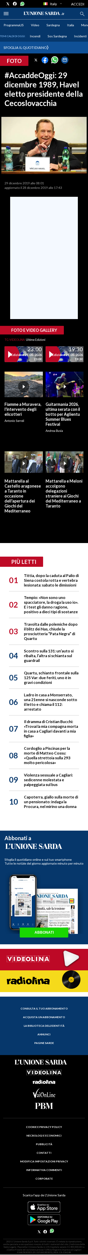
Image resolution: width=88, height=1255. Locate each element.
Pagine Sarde (44, 1043)
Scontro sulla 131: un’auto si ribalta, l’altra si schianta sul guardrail (49, 656)
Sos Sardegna (57, 36)
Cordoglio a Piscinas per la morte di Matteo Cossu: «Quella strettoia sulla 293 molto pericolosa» (47, 755)
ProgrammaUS (14, 25)
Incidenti (80, 36)
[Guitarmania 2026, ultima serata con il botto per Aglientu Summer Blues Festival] (65, 384)
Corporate (44, 1178)
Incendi (35, 36)
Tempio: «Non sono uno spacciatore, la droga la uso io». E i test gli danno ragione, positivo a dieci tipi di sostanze (51, 604)
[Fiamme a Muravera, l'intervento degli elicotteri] (24, 384)
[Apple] (44, 1207)
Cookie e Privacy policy (44, 1127)
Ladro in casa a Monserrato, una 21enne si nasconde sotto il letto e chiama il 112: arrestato (50, 702)
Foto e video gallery (34, 330)
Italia (70, 25)
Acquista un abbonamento (44, 1017)
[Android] (44, 1219)
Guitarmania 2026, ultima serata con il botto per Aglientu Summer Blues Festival (63, 414)
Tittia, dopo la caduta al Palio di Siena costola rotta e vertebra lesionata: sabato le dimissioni (51, 580)
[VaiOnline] (44, 1096)
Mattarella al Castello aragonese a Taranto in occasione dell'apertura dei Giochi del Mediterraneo (23, 495)
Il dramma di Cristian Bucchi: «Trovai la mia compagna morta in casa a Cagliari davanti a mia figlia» (51, 728)
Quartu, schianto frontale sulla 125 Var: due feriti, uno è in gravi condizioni (51, 678)
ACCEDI (77, 4)
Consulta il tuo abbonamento (44, 1008)
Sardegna (53, 25)
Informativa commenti (44, 1170)
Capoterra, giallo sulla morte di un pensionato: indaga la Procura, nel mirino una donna (51, 802)
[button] (35, 60)
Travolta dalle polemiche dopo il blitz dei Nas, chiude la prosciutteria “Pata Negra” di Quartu (51, 631)
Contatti (44, 1152)
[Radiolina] (44, 981)
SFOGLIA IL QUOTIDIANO (25, 47)
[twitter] (8, 4)
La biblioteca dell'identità (44, 1025)
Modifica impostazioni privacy (44, 1161)
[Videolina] (44, 959)
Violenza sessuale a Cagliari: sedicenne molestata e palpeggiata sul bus (48, 780)
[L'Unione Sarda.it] (44, 13)
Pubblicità (44, 1144)
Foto (14, 61)
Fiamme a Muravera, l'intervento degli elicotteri (23, 409)
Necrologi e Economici (44, 1135)
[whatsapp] (22, 4)
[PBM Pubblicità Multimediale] (44, 1106)
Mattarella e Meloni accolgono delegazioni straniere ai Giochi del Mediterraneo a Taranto (64, 493)
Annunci (44, 1034)
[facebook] (15, 4)
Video (35, 25)
